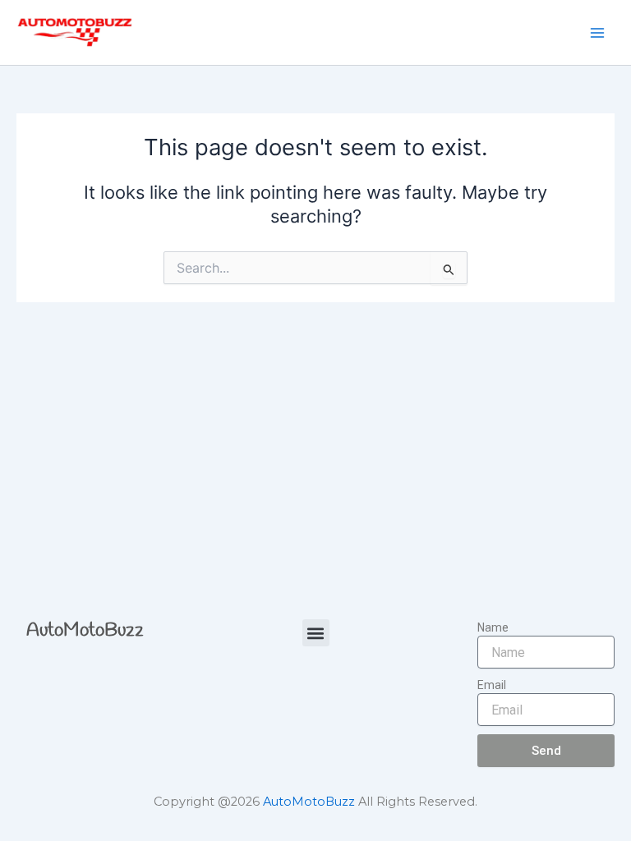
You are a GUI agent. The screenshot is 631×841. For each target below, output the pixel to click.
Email (491, 685)
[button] (315, 632)
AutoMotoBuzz (85, 630)
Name (493, 627)
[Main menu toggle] (597, 33)
